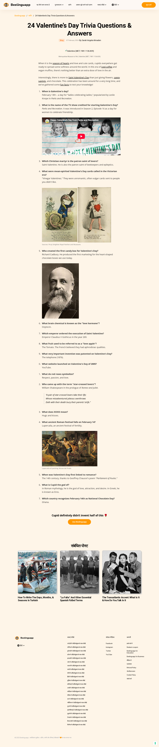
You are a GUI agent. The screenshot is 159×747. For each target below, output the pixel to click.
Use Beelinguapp (79, 522)
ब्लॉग (69, 5)
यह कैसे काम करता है (43, 5)
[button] (59, 5)
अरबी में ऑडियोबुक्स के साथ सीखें (76, 688)
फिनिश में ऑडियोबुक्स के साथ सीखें (76, 725)
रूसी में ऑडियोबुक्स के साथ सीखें (75, 669)
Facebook (109, 643)
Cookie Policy (131, 675)
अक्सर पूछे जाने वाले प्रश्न (84, 5)
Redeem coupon (132, 647)
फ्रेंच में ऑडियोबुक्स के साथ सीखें (75, 654)
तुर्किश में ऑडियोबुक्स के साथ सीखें (76, 680)
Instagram (109, 647)
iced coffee (106, 66)
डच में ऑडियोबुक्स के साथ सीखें (75, 699)
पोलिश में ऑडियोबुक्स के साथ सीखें (76, 695)
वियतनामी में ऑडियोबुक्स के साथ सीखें (77, 721)
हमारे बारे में (129, 643)
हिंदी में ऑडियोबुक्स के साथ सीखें (75, 677)
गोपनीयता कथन (131, 671)
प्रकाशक (129, 664)
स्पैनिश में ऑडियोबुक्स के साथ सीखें (76, 647)
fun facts (64, 84)
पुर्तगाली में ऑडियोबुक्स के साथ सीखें (76, 651)
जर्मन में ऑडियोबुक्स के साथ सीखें (75, 662)
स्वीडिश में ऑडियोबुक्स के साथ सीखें (76, 691)
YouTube (109, 654)
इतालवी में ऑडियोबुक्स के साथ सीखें (76, 658)
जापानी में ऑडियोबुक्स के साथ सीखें (76, 666)
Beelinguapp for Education (132, 652)
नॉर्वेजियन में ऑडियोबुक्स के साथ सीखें (77, 702)
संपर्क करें (129, 679)
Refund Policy (131, 667)
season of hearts (61, 63)
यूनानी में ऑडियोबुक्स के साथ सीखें (76, 706)
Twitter (108, 651)
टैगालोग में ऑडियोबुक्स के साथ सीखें (76, 717)
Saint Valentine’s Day (78, 77)
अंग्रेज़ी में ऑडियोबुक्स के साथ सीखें (76, 643)
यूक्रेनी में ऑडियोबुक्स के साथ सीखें (76, 713)
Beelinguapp (20, 15)
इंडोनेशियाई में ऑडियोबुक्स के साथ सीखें (77, 710)
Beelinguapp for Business (135, 656)
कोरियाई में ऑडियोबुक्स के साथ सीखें (76, 684)
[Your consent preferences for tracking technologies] (155, 743)
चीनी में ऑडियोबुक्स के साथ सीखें (75, 673)
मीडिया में (129, 660)
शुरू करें (148, 5)
